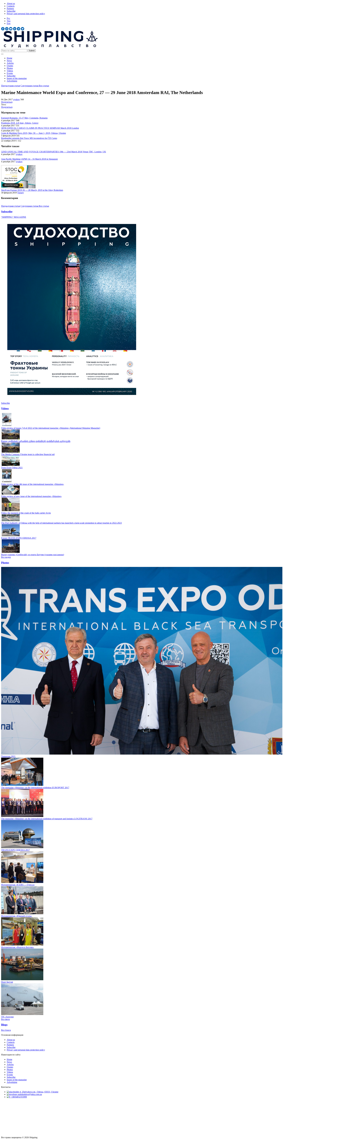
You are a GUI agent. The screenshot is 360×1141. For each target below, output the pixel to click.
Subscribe (11, 11)
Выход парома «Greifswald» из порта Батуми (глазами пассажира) (32, 554)
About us (11, 3)
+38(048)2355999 (18, 1097)
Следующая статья (30, 85)
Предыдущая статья (10, 85)
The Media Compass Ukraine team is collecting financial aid (28, 454)
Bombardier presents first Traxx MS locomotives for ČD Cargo (29, 138)
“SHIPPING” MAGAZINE (13, 217)
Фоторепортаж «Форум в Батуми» (17, 947)
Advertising (12, 81)
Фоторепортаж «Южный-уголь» (16, 916)
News (9, 60)
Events (10, 73)
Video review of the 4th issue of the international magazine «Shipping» (32, 484)
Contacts (10, 6)
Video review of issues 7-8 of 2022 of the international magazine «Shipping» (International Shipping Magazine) (50, 428)
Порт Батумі (7, 982)
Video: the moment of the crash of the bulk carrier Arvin (26, 513)
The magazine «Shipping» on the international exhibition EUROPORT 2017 (35, 787)
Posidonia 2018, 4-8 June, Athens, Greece (19, 123)
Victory (20, 192)
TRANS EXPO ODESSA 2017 (15, 850)
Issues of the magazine (17, 78)
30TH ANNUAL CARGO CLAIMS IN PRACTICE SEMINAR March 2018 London (40, 128)
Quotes (10, 65)
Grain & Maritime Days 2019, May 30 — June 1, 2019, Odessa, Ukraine (33, 133)
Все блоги (6, 1030)
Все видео (6, 557)
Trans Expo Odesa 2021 (12, 467)
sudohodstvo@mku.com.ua (29, 1094)
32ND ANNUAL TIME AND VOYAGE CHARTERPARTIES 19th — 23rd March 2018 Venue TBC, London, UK (53, 151)
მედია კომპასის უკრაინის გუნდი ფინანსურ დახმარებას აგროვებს (35, 441)
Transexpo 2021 (8, 756)
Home (9, 58)
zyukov (16, 99)
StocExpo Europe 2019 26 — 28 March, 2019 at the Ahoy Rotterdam (32, 190)
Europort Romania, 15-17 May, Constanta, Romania (24, 118)
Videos (10, 71)
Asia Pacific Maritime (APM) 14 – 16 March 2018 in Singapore (29, 159)
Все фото (5, 1019)
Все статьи (44, 85)
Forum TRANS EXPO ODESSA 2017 (18, 538)
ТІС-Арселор (7, 1017)
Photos (10, 68)
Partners (10, 8)
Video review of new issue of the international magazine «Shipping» (31, 496)
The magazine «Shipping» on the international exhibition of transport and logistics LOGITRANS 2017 (46, 818)
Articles (10, 63)
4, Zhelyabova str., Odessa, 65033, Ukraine (38, 1092)
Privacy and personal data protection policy (26, 13)
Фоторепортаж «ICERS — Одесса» (18, 885)
